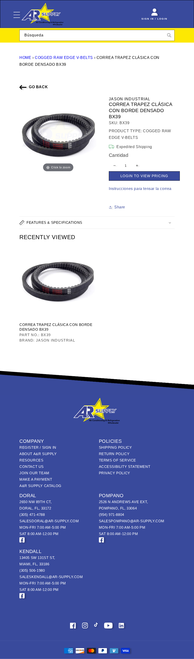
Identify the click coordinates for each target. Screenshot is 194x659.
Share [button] (119, 207)
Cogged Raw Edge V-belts (64, 58)
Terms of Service (117, 460)
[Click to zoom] (58, 134)
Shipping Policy (115, 447)
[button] (97, 222)
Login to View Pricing (144, 176)
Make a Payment (35, 479)
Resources (31, 460)
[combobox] (97, 35)
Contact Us (31, 467)
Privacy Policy (114, 473)
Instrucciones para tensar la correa (140, 189)
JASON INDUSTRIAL (129, 99)
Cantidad (118, 155)
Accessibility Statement (124, 467)
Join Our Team (34, 473)
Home (25, 58)
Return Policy (114, 454)
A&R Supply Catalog (40, 486)
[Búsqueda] (169, 35)
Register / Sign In (37, 447)
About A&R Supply (38, 454)
